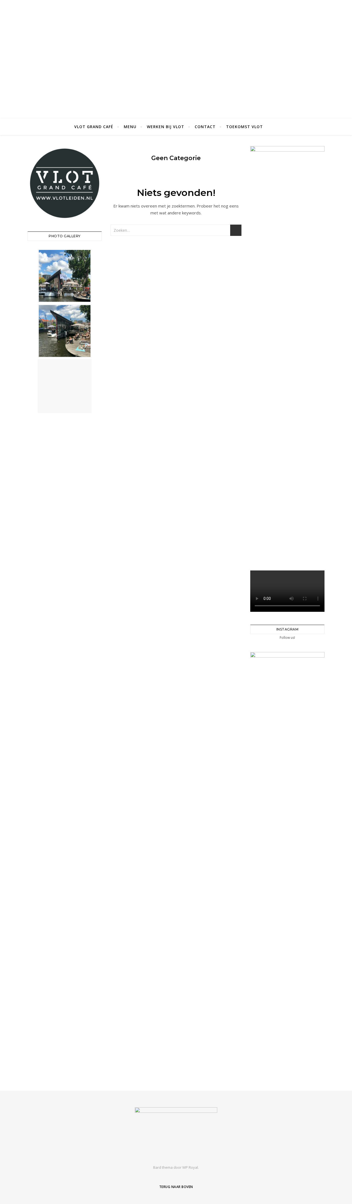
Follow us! (287, 637)
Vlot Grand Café (93, 126)
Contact (205, 126)
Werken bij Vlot (165, 126)
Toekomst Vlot (244, 126)
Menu (130, 126)
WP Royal (190, 1167)
